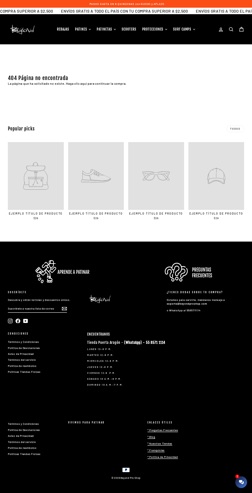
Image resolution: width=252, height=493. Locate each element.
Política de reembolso (22, 365)
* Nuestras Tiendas (159, 443)
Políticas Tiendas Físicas (24, 371)
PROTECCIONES (153, 29)
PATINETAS (105, 29)
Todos (235, 128)
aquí (83, 83)
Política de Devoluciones (24, 348)
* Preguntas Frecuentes (162, 430)
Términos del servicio (22, 359)
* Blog (151, 436)
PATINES (81, 29)
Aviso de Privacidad (21, 353)
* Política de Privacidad (162, 457)
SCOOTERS (129, 29)
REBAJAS (63, 29)
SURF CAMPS (182, 29)
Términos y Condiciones (23, 341)
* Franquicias (156, 450)
